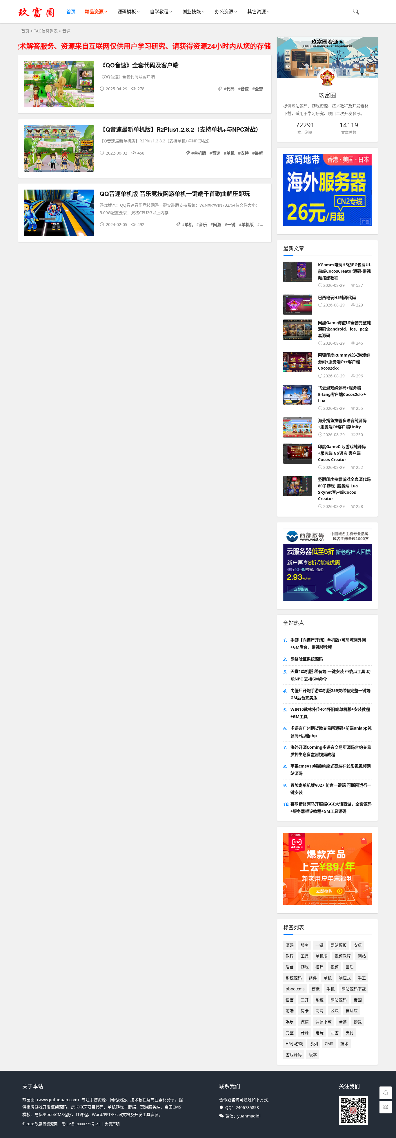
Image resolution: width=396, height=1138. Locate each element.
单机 (230, 153)
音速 (245, 88)
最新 (259, 153)
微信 (305, 1021)
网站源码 (338, 1000)
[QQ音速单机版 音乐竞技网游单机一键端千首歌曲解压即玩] (59, 214)
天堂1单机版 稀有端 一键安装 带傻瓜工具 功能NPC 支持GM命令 (330, 675)
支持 (245, 153)
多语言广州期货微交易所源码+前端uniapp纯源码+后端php (331, 731)
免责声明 (112, 1124)
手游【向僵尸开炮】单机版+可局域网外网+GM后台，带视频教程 (328, 643)
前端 (290, 1010)
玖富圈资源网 (46, 1124)
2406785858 (247, 1107)
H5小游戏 (294, 1043)
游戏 (305, 967)
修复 (358, 1021)
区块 (334, 1010)
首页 (71, 11)
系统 (319, 1000)
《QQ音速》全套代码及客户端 (139, 65)
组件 (313, 978)
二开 (305, 1000)
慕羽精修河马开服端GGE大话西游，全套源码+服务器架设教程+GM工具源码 (331, 807)
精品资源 (94, 11)
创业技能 (191, 11)
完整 (290, 1032)
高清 (319, 1010)
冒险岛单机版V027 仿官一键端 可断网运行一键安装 (330, 788)
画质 (350, 967)
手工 (362, 978)
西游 (334, 1032)
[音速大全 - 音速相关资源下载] (36, 17)
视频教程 (343, 956)
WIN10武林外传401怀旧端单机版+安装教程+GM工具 (330, 712)
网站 (362, 956)
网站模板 (338, 945)
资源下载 (323, 1021)
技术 (344, 1043)
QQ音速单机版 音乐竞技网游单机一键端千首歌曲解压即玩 (175, 193)
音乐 (203, 224)
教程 (290, 956)
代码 (230, 88)
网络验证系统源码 (306, 659)
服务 (305, 945)
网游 (217, 224)
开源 (305, 1032)
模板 (316, 989)
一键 (231, 224)
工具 (305, 956)
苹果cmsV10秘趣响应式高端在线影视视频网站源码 (330, 769)
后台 (290, 967)
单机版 (200, 153)
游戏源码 (294, 1054)
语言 (290, 1000)
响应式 (345, 978)
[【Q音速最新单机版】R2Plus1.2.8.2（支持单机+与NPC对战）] (59, 149)
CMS (329, 1043)
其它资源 (256, 11)
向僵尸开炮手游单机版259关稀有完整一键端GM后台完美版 (330, 694)
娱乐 (290, 1021)
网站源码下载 (353, 989)
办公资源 (224, 11)
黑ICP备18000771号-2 (79, 1124)
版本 (313, 1054)
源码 (290, 945)
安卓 (358, 945)
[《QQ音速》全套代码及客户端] (59, 85)
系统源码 (294, 978)
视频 (334, 967)
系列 (314, 1043)
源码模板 (126, 11)
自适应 (352, 1010)
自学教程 (159, 11)
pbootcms (295, 989)
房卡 (305, 1010)
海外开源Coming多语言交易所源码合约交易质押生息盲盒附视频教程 (330, 750)
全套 (259, 88)
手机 (330, 989)
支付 (350, 1032)
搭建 (319, 967)
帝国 (358, 1000)
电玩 (319, 1032)
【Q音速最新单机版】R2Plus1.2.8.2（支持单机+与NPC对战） (180, 129)
